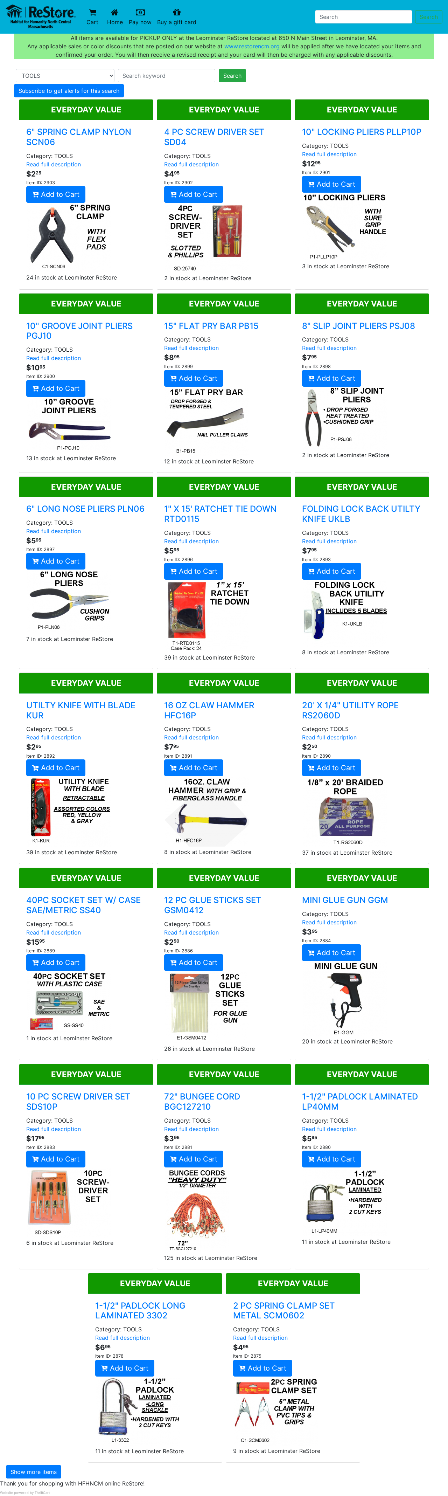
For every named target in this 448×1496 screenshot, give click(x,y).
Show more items (33, 1471)
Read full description (53, 164)
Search (429, 16)
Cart (92, 22)
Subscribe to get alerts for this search (69, 90)
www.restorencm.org (252, 46)
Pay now (141, 22)
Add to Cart (59, 194)
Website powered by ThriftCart (25, 1493)
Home (116, 22)
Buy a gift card (178, 22)
